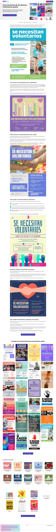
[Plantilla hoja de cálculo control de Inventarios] (22, 505)
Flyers (9, 511)
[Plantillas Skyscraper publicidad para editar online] (9, 495)
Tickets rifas (46, 498)
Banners (21, 498)
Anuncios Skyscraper (9, 498)
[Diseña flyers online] (9, 505)
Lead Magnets (34, 498)
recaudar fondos (42, 85)
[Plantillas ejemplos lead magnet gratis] (34, 494)
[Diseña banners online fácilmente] (22, 494)
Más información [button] (15, 527)
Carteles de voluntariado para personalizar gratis (28, 22)
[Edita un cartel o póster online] (34, 505)
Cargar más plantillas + (28, 453)
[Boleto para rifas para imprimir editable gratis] (46, 496)
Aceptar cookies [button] (4, 529)
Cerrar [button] (9, 529)
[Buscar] (43, 1)
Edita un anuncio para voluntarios (10, 15)
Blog (27, 525)
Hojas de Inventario (22, 511)
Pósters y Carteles (34, 511)
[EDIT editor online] (6, 1)
